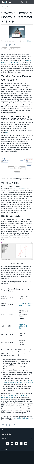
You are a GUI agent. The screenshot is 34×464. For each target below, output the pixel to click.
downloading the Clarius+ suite (23, 418)
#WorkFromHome (15, 49)
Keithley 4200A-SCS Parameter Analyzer (16, 61)
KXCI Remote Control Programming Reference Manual (14, 396)
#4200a (5, 49)
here (6, 132)
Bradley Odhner (26, 41)
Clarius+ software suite (19, 189)
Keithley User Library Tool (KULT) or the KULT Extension (18, 381)
